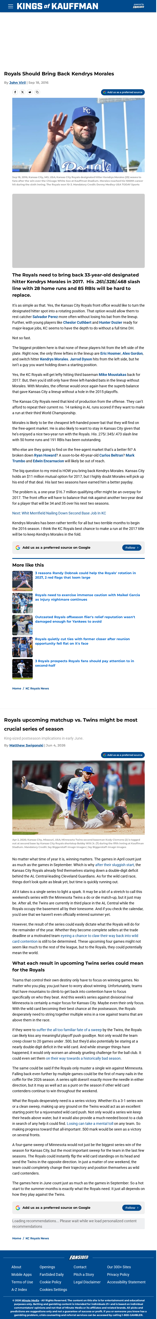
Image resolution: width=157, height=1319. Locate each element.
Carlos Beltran (111, 455)
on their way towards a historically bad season (83, 1058)
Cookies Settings (53, 1289)
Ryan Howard (45, 455)
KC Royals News (37, 688)
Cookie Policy (50, 1282)
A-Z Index (19, 1289)
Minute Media (30, 1300)
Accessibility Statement (126, 1282)
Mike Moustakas (112, 374)
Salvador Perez (45, 317)
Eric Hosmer (110, 353)
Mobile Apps (21, 1274)
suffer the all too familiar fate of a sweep (69, 1030)
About (16, 1267)
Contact (80, 1267)
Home (16, 688)
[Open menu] (10, 6)
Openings (47, 1267)
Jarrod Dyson (81, 359)
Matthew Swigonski (26, 745)
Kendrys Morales (54, 359)
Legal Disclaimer (87, 1282)
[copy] (37, 92)
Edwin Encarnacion (48, 461)
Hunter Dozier (110, 322)
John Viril (17, 83)
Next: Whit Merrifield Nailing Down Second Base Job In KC (59, 513)
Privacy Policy (118, 1274)
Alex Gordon (132, 353)
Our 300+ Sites (119, 1267)
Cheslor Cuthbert (77, 322)
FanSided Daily (52, 1274)
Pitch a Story (84, 1274)
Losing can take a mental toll (90, 1123)
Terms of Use (22, 1282)
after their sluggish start (114, 865)
